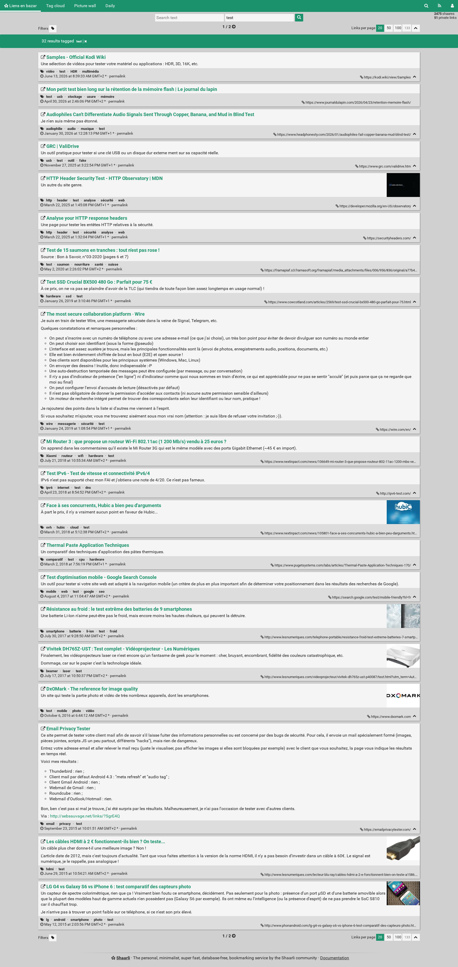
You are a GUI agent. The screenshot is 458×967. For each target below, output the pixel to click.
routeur (67, 456)
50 (389, 28)
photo (76, 711)
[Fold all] (416, 28)
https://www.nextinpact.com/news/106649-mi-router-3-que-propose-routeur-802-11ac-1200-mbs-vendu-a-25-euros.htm (354, 462)
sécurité (107, 200)
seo (101, 592)
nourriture (82, 264)
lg (47, 920)
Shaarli (123, 957)
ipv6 (49, 488)
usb (60, 97)
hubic (61, 527)
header (62, 200)
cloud (74, 527)
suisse (113, 264)
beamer (52, 671)
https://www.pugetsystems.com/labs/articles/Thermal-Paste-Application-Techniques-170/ (343, 565)
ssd (68, 296)
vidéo (50, 71)
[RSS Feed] (440, 6)
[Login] (452, 6)
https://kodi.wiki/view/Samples (387, 77)
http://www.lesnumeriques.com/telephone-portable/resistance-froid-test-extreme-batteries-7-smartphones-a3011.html (353, 637)
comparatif (54, 559)
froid (113, 631)
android (59, 920)
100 (398, 28)
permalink (84, 76)
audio (71, 129)
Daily (110, 5)
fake (82, 160)
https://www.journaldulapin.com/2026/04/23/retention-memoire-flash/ (358, 102)
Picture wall (85, 5)
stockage (75, 97)
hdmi (50, 869)
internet (63, 488)
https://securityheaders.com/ (389, 238)
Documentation (334, 957)
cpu (82, 559)
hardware (53, 296)
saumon (63, 264)
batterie (75, 631)
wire (49, 424)
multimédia (90, 71)
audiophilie (54, 129)
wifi (80, 456)
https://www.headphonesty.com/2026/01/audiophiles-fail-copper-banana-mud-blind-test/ (344, 135)
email (50, 824)
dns (88, 488)
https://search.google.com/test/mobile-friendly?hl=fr (371, 597)
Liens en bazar (22, 5)
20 (380, 28)
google (89, 592)
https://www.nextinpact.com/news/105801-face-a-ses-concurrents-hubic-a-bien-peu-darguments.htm (341, 533)
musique (87, 129)
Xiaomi (51, 456)
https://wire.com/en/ (395, 430)
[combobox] (259, 17)
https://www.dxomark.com (391, 717)
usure (91, 97)
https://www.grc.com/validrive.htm (385, 166)
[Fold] (415, 76)
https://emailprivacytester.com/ (387, 830)
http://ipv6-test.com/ (395, 493)
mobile (51, 592)
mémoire (107, 97)
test (79, 41)
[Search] (426, 6)
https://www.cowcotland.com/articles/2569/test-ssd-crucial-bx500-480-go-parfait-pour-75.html (339, 302)
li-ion (90, 631)
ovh (49, 527)
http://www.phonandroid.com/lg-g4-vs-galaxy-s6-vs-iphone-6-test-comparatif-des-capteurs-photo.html (341, 926)
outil (71, 160)
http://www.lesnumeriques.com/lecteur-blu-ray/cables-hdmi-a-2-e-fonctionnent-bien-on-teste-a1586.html (343, 875)
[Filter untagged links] (52, 28)
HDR (74, 71)
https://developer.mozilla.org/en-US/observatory (375, 206)
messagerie (67, 424)
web (121, 200)
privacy (65, 824)
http (49, 200)
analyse (90, 200)
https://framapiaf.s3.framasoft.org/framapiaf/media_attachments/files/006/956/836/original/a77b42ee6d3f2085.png (353, 270)
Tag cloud (55, 5)
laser (67, 671)
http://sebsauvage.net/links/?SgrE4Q (85, 816)
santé (99, 264)
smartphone (55, 631)
